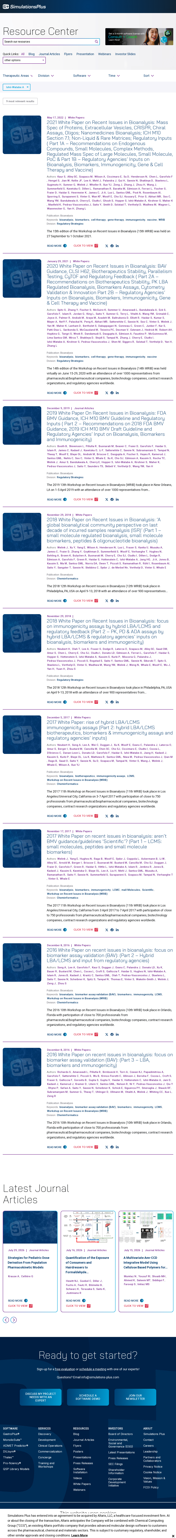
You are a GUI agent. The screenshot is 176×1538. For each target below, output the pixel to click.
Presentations (82, 1457)
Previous (6, 1320)
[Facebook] (112, 246)
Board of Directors (120, 1434)
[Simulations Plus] (24, 6)
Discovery (44, 1434)
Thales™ (8, 1457)
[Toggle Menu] (168, 6)
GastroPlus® (11, 1434)
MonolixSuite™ (12, 1440)
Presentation (85, 54)
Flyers (68, 54)
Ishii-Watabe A (15, 87)
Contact (148, 1440)
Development (47, 1440)
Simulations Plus (154, 1434)
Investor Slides (125, 54)
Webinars (104, 54)
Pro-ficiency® (12, 1463)
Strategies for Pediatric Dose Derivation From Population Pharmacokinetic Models (28, 1262)
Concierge (44, 1457)
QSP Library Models (16, 1469)
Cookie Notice (152, 1472)
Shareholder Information (116, 1471)
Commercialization (50, 1451)
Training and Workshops (46, 1464)
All (22, 54)
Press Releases (83, 1463)
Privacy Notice (152, 1466)
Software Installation (80, 1470)
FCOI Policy (151, 1487)
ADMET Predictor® (15, 1445)
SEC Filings (115, 1464)
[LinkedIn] (117, 246)
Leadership (150, 1451)
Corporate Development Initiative (117, 1482)
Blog (32, 54)
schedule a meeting (92, 1369)
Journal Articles (49, 54)
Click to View (83, 245)
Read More (54, 245)
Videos (77, 1478)
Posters (78, 1451)
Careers (148, 1445)
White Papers (82, 1484)
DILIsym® (9, 1451)
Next (13, 1320)
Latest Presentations (121, 1452)
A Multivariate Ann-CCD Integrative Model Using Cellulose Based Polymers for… (146, 1262)
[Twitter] (106, 246)
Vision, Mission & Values (154, 1479)
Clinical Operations (50, 1445)
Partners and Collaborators (152, 1459)
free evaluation (65, 1369)
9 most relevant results (20, 101)
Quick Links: (11, 54)
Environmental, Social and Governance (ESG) (120, 1443)
